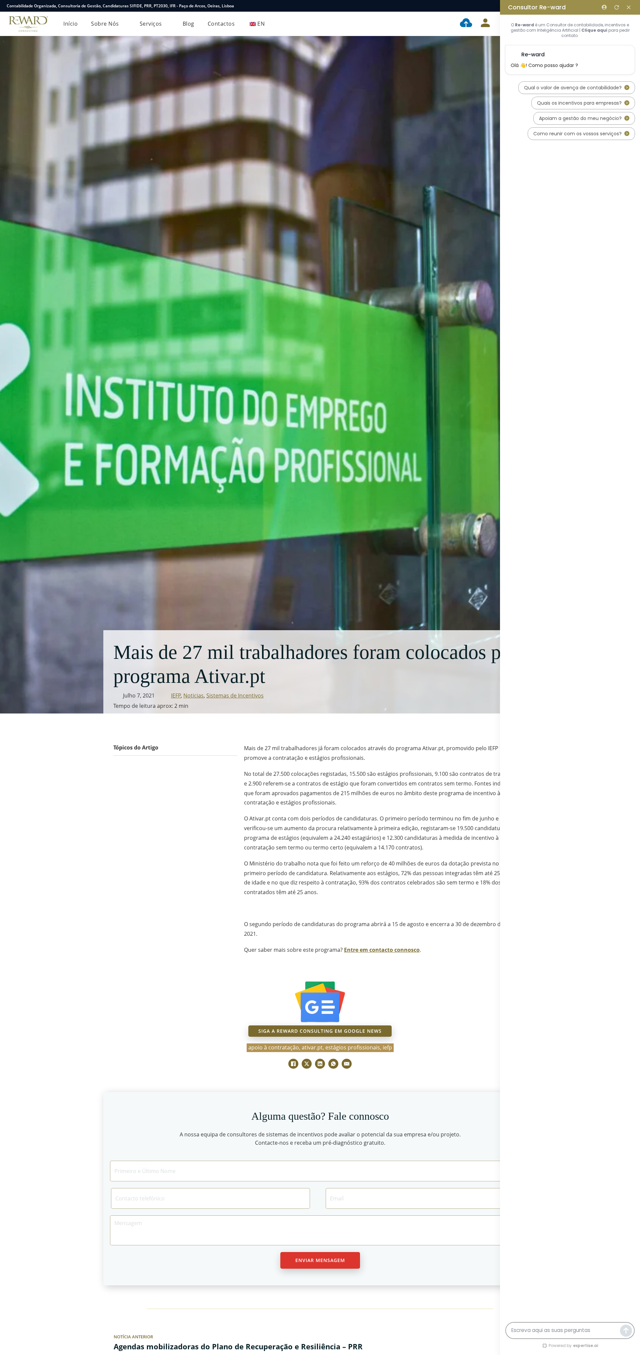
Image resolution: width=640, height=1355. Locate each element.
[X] (307, 1064)
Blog (188, 23)
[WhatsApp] (333, 1064)
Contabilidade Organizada (31, 6)
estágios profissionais (352, 1047)
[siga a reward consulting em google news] (320, 1001)
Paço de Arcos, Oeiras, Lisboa (206, 6)
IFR (173, 6)
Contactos (221, 23)
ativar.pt (312, 1047)
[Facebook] (293, 1064)
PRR (148, 6)
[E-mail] (347, 1064)
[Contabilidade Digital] (466, 24)
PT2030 (161, 6)
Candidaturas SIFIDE (122, 6)
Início (70, 23)
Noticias (193, 695)
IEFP (176, 695)
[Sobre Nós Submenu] (124, 24)
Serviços (151, 23)
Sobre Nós (105, 23)
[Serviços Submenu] (167, 24)
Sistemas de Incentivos (235, 695)
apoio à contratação (273, 1047)
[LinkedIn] (320, 1064)
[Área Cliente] (485, 24)
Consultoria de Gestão (79, 6)
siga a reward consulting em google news (320, 1031)
